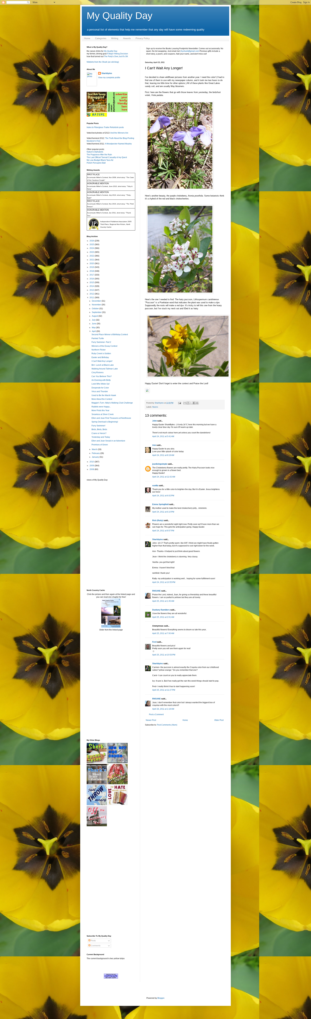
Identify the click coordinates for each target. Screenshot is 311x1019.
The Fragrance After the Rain (99, 154)
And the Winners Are (119, 133)
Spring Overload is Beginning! (105, 422)
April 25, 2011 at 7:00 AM (163, 633)
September (97, 312)
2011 (92, 297)
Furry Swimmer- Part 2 (101, 342)
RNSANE (156, 591)
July (94, 320)
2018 (92, 271)
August (95, 316)
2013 (92, 290)
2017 (92, 275)
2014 (92, 286)
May (94, 327)
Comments (95, 946)
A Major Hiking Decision (117, 54)
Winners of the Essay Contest (104, 346)
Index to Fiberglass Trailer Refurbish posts (105, 127)
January (95, 457)
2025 (92, 244)
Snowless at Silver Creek (103, 414)
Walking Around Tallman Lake (105, 369)
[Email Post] (179, 403)
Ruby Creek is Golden (101, 353)
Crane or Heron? (99, 433)
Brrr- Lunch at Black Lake (103, 365)
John (154, 421)
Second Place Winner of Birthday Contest (110, 334)
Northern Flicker (99, 350)
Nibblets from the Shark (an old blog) (103, 62)
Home (87, 38)
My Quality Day (119, 15)
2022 (92, 256)
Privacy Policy (143, 38)
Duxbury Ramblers (161, 610)
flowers (155, 407)
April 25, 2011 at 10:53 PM (163, 655)
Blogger (160, 998)
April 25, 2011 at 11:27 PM (163, 690)
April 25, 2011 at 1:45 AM (163, 601)
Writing (114, 38)
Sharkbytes (157, 539)
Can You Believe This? (102, 376)
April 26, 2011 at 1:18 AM (163, 709)
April (94, 331)
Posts (93, 941)
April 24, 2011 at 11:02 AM (163, 477)
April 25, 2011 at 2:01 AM (163, 617)
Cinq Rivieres (98, 372)
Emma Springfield (160, 504)
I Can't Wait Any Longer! (102, 361)
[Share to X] (191, 403)
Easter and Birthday (100, 357)
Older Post (219, 720)
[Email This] (184, 403)
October (95, 308)
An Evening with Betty (101, 380)
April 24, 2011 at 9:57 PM (163, 531)
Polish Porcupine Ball (96, 163)
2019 (92, 267)
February (96, 453)
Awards (127, 38)
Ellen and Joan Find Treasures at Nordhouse (111, 418)
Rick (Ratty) (157, 520)
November (97, 305)
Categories (100, 38)
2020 (92, 263)
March (95, 449)
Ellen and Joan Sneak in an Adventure (108, 441)
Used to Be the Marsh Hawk (104, 395)
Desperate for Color (100, 388)
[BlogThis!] (188, 403)
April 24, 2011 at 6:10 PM (163, 512)
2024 (92, 248)
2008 (92, 469)
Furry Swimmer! (98, 426)
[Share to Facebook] (194, 403)
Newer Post (151, 720)
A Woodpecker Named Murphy (118, 144)
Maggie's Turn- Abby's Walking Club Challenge (112, 403)
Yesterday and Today (101, 437)
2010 (92, 462)
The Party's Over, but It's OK (116, 56)
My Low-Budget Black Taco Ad (100, 160)
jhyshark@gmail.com (190, 51)
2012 (92, 294)
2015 (92, 282)
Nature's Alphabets (95, 152)
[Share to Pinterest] (197, 403)
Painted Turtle (98, 338)
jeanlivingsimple (159, 464)
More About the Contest (102, 399)
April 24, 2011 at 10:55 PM (163, 582)
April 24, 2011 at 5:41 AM (163, 436)
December (97, 301)
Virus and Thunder (100, 391)
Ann (154, 445)
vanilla (155, 485)
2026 (92, 241)
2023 (92, 252)
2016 (92, 279)
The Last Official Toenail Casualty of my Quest (107, 157)
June (94, 324)
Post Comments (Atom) (167, 725)
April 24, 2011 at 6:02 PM (163, 495)
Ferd (154, 642)
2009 (92, 465)
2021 (92, 260)
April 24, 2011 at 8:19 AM (163, 455)
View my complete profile (109, 77)
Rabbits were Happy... (101, 407)
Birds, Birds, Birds (99, 429)
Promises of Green (100, 445)
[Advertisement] (96, 535)
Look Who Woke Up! (100, 384)
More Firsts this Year (100, 410)
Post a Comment (156, 714)
